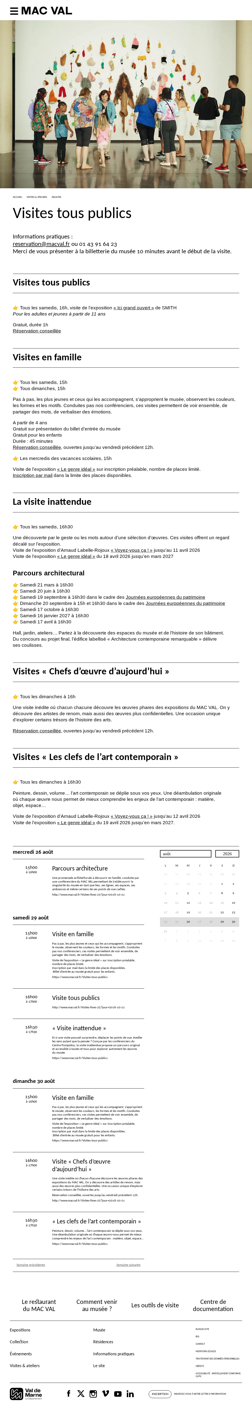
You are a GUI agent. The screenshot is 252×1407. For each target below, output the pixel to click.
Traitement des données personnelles (217, 1359)
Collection (19, 1342)
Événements (21, 1354)
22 (188, 874)
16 (233, 902)
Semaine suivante (128, 1265)
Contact (200, 1344)
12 (188, 902)
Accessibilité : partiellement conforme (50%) (218, 1374)
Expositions (20, 1330)
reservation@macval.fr (41, 244)
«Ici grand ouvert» (133, 307)
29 (188, 884)
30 (233, 921)
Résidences (103, 1342)
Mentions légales (206, 1351)
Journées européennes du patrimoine (165, 597)
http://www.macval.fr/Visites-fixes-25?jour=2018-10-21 (88, 894)
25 (222, 874)
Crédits (200, 1366)
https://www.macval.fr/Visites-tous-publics (80, 977)
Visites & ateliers (25, 1366)
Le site (99, 1366)
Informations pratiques (113, 1354)
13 (233, 940)
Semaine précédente (30, 1265)
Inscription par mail (32, 475)
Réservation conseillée (37, 330)
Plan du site (202, 1329)
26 (233, 874)
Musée (99, 1330)
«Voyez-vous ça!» (132, 550)
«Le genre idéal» (76, 469)
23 (233, 912)
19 (188, 912)
